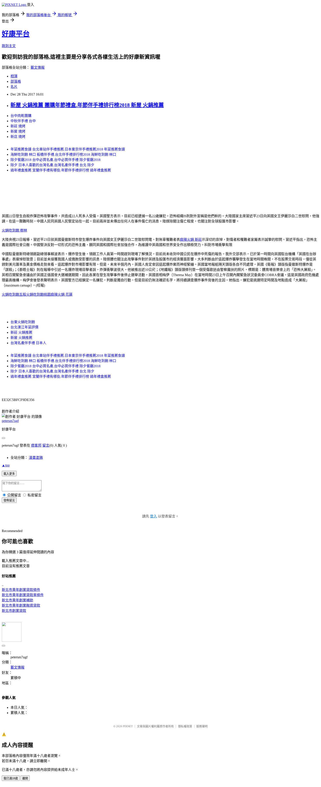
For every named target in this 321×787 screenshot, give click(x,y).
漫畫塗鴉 (36, 457)
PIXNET (128, 726)
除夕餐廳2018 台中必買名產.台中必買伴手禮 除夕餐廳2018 (55, 160)
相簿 (13, 76)
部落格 (15, 81)
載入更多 (9, 473)
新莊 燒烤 (17, 126)
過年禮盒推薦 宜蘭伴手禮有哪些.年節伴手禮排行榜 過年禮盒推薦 (60, 170)
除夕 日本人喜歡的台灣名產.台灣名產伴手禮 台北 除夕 (52, 165)
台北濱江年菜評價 (24, 327)
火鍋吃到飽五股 (14, 294)
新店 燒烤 (17, 136)
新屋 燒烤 (17, 131)
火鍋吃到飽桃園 (38, 294)
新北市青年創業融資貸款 (21, 605)
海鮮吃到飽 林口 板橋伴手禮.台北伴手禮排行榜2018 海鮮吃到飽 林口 (63, 154)
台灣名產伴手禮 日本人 (28, 343)
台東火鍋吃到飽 (22, 322)
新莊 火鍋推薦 (21, 332)
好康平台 (16, 34)
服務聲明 (202, 726)
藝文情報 (38, 67)
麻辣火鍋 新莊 (191, 239)
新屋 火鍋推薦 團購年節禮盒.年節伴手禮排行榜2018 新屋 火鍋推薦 (87, 105)
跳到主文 (9, 46)
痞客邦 (36, 445)
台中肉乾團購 (20, 116)
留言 (45, 445)
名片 (13, 87)
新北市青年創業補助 (17, 600)
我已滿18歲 (10, 778)
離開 (25, 778)
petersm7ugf (10, 421)
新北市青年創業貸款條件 (21, 590)
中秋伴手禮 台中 (23, 121)
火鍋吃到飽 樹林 (14, 230)
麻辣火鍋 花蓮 (61, 294)
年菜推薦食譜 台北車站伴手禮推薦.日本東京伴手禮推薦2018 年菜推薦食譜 (67, 149)
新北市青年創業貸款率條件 (23, 595)
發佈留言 (9, 500)
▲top (6, 465)
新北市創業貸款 (14, 611)
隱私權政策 (185, 726)
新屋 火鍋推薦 (21, 338)
